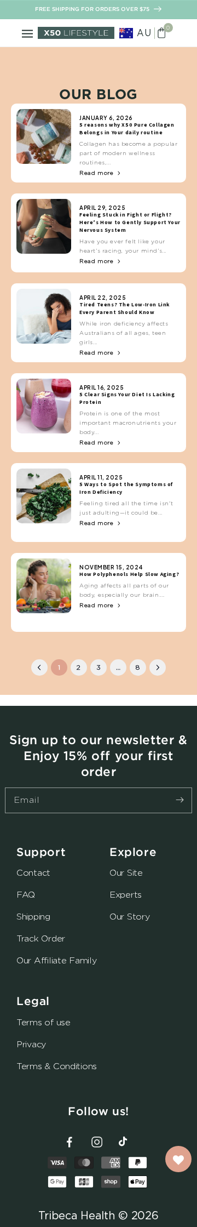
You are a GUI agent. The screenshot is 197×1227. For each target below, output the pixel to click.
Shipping (33, 916)
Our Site (126, 872)
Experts (125, 894)
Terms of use (43, 1022)
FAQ (25, 894)
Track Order (40, 938)
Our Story (129, 916)
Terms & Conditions (56, 1066)
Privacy (31, 1044)
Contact (33, 872)
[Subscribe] (179, 800)
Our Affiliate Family (56, 960)
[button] (27, 33)
